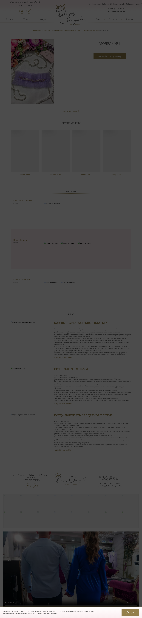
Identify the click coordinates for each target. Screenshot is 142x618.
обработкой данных (67, 611)
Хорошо (130, 612)
